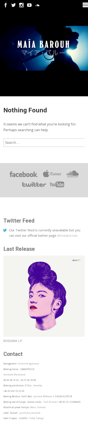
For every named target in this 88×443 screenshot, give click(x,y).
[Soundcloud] (37, 5)
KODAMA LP (12, 341)
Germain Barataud (14, 374)
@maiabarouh (67, 235)
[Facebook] (5, 5)
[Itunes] (52, 177)
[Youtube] (29, 5)
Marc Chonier (38, 407)
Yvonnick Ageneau (28, 363)
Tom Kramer (50, 401)
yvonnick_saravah (30, 412)
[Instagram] (21, 5)
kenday (38, 385)
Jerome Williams (43, 396)
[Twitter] (13, 5)
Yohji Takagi (36, 418)
